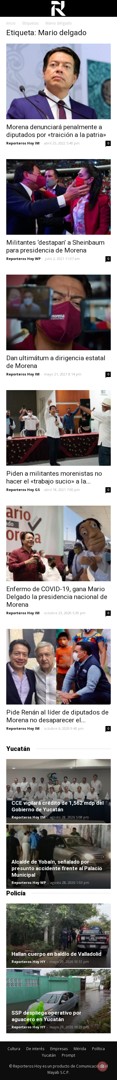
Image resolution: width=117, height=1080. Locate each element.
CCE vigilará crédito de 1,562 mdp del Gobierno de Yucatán (58, 806)
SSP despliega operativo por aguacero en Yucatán (46, 1016)
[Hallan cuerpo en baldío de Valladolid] (58, 935)
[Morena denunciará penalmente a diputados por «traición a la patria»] (58, 81)
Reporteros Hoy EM (29, 817)
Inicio (11, 23)
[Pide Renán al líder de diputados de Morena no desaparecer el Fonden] (58, 667)
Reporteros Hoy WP (23, 258)
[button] (108, 8)
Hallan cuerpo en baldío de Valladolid (56, 954)
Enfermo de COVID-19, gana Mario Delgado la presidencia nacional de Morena (56, 596)
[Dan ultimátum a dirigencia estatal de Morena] (58, 312)
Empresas (59, 1048)
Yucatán (49, 1055)
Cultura (13, 1048)
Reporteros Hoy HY (28, 961)
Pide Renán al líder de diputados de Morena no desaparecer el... (57, 716)
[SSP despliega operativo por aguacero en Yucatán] (58, 1001)
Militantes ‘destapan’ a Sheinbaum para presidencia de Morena (55, 246)
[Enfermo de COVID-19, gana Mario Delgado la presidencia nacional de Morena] (58, 543)
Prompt (68, 1055)
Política (98, 1048)
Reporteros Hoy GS (23, 489)
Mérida (80, 1048)
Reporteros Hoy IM (23, 143)
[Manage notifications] (102, 1066)
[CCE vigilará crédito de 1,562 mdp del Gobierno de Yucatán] (58, 791)
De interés (35, 1048)
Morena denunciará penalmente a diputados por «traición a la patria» (56, 131)
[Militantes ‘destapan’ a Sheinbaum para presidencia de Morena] (58, 197)
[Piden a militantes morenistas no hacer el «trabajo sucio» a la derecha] (58, 428)
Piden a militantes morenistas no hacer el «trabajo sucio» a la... (54, 477)
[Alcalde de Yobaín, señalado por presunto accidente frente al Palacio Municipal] (58, 856)
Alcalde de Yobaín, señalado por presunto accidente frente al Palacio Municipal (57, 868)
